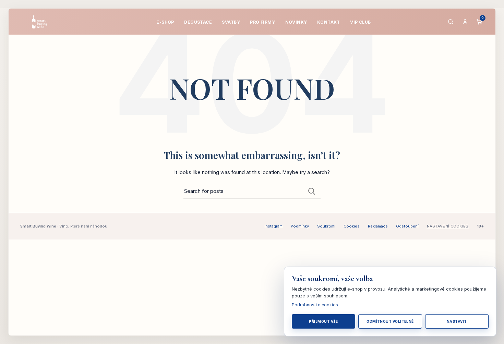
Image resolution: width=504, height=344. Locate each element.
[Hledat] (450, 21)
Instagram (273, 226)
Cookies (352, 226)
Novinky (296, 22)
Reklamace (378, 226)
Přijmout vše (323, 321)
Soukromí (326, 226)
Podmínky (300, 226)
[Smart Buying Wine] (44, 21)
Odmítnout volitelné (390, 321)
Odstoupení (407, 226)
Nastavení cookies (448, 226)
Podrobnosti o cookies (315, 304)
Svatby (231, 22)
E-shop (165, 22)
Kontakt (328, 22)
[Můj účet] (464, 21)
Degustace (198, 22)
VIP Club (360, 22)
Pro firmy (262, 22)
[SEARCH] (311, 191)
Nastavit (457, 321)
